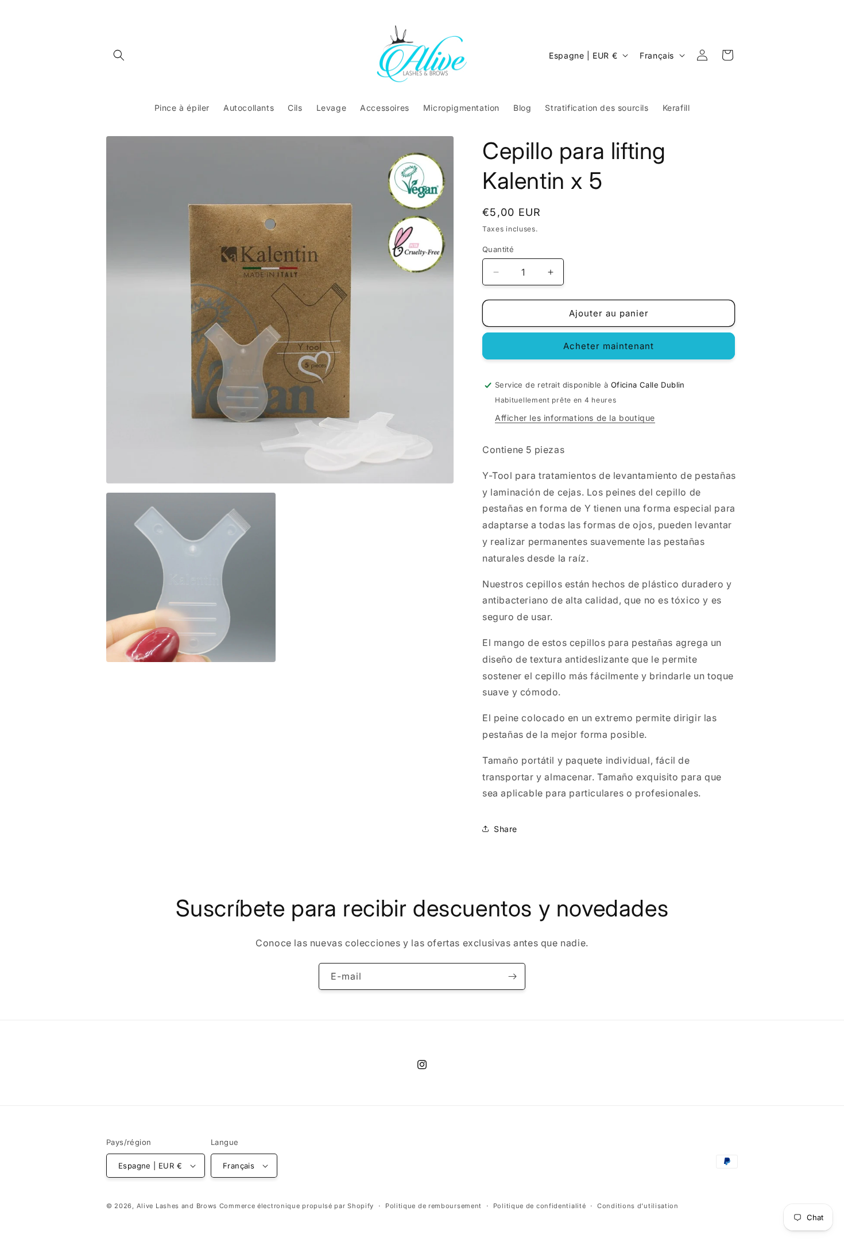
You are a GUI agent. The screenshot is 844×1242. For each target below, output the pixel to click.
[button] (118, 55)
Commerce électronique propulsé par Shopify (296, 1206)
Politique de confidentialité (539, 1206)
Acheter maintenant (608, 346)
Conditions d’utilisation (638, 1206)
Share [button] (505, 829)
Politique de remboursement (433, 1206)
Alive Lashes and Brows (177, 1206)
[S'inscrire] (512, 976)
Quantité (498, 249)
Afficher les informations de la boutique (575, 418)
